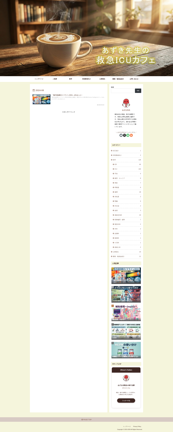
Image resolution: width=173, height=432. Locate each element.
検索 (112, 87)
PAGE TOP (87, 419)
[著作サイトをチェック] (121, 135)
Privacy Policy (137, 426)
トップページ (127, 426)
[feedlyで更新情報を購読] (127, 135)
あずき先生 (126, 110)
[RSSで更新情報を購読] (131, 135)
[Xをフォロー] (124, 135)
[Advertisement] (69, 126)
